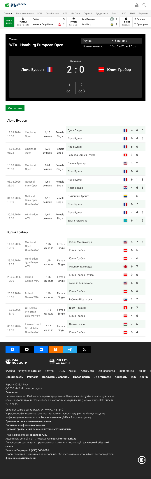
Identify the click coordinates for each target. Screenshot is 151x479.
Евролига (143, 13)
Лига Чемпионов (25, 13)
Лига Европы (52, 13)
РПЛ (39, 13)
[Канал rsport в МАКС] (13, 349)
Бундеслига (102, 13)
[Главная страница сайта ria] (6, 5)
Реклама (32, 377)
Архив (144, 377)
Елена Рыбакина (77, 220)
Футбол (10, 370)
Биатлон (50, 370)
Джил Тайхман (78, 307)
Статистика (15, 108)
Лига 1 (114, 13)
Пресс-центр (81, 377)
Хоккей (73, 370)
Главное (8, 13)
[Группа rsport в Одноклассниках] (56, 349)
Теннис (13, 39)
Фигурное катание (29, 370)
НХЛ (132, 13)
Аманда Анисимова (81, 282)
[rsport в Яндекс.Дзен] (27, 349)
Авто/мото (87, 370)
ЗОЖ (62, 370)
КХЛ (124, 13)
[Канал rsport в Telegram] (70, 349)
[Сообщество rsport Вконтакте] (41, 349)
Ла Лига (75, 13)
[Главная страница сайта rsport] (24, 5)
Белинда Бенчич (77, 154)
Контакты (121, 377)
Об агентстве (102, 377)
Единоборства (106, 370)
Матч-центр (9, 21)
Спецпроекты (14, 377)
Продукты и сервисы (55, 377)
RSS (133, 377)
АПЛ (65, 13)
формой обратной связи (21, 457)
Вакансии (11, 392)
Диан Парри (75, 130)
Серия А (88, 13)
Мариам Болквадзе (80, 266)
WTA (13, 45)
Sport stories (126, 370)
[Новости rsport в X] (84, 349)
